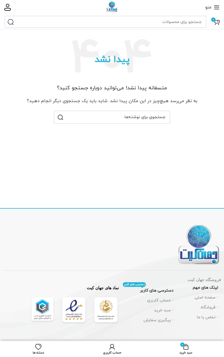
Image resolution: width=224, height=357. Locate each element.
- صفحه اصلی (206, 297)
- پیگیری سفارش (159, 320)
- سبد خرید (164, 310)
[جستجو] (10, 22)
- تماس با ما (207, 317)
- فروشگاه (209, 307)
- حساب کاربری (160, 300)
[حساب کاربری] (7, 7)
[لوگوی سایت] (112, 7)
